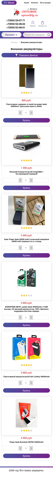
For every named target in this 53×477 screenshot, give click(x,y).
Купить (26, 120)
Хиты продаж (45, 2)
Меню (11, 2)
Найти (49, 35)
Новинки (34, 2)
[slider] (26, 92)
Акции (26, 2)
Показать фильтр (28, 55)
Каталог (10, 34)
